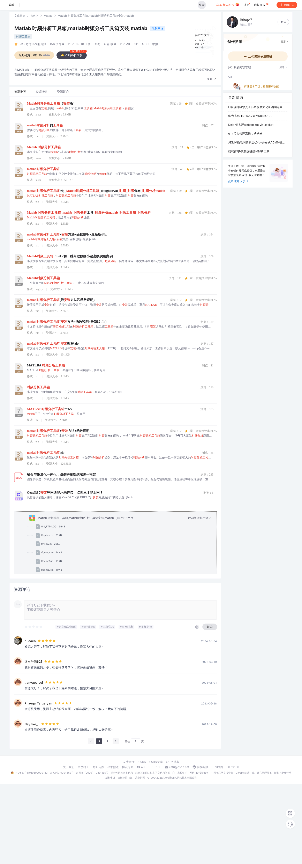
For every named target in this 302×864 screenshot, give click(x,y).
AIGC (145, 44)
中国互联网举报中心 (222, 772)
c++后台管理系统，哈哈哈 (245, 133)
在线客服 (202, 767)
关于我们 (68, 767)
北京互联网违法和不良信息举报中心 (155, 772)
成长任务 (260, 5)
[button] (211, 79)
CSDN (142, 762)
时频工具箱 (23, 36)
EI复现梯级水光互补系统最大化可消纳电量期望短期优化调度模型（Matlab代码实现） (257, 107)
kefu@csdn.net (179, 767)
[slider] (33, 627)
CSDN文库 (156, 762)
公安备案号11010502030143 (31, 772)
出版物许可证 (125, 777)
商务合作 (98, 767)
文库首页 (19, 15)
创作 (287, 5)
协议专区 (128, 767)
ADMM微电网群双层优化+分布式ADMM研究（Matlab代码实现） (257, 142)
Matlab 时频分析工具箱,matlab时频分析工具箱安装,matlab (81, 28)
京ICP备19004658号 (62, 772)
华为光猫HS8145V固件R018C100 (250, 116)
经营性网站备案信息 (122, 772)
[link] (19, 15)
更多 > (284, 41)
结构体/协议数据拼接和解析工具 (249, 151)
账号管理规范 (264, 772)
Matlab (48, 15)
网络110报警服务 (199, 772)
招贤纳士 (83, 767)
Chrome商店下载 (245, 772)
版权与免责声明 (283, 772)
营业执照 (140, 777)
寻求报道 (113, 767)
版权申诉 (157, 28)
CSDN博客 (172, 762)
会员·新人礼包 (225, 5)
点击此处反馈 (236, 181)
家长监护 (182, 772)
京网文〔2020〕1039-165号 (92, 772)
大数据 (34, 15)
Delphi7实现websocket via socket (250, 124)
